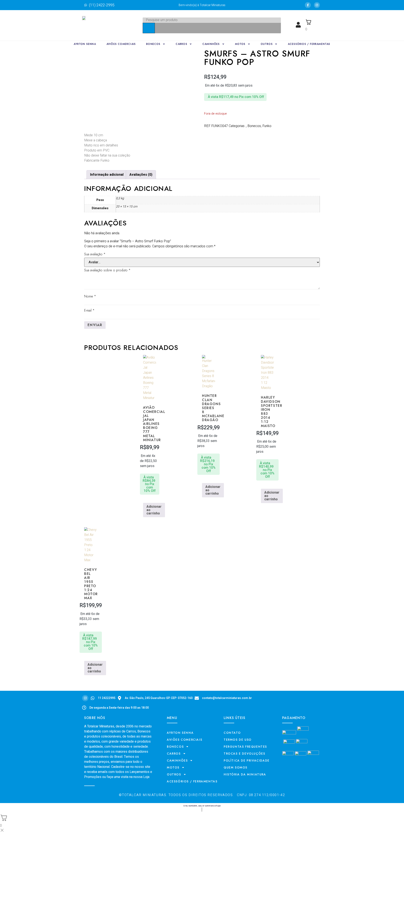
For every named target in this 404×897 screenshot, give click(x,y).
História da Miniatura (245, 774)
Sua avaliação (94, 254)
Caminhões (211, 44)
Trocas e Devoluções (244, 753)
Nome (90, 296)
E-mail (89, 310)
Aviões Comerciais (121, 44)
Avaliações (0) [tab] (140, 174)
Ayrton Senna (85, 44)
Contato (232, 733)
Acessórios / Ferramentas (309, 44)
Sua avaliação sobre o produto (107, 270)
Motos (240, 44)
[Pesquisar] (149, 28)
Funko (266, 126)
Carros (181, 44)
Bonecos (153, 44)
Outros (267, 44)
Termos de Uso (238, 740)
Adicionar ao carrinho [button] (154, 510)
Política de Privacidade (247, 760)
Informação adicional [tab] (107, 174)
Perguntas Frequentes (245, 746)
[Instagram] (317, 5)
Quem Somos (235, 767)
